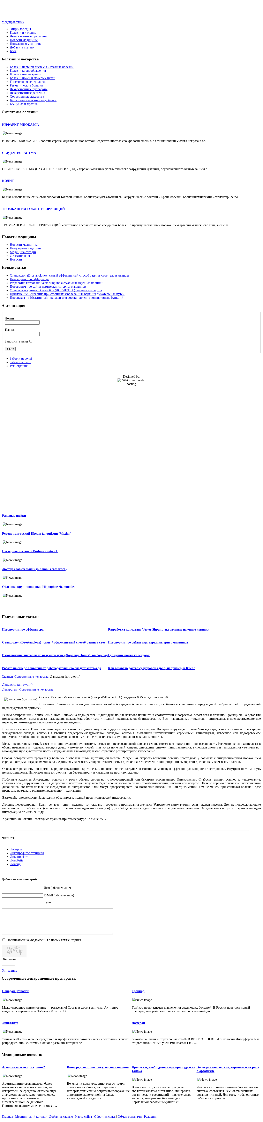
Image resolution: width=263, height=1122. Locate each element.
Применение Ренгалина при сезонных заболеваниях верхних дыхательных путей (67, 294)
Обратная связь (104, 1116)
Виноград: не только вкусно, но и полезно (98, 1067)
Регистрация (19, 366)
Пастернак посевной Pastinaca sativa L (30, 551)
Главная (7, 676)
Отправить (9, 970)
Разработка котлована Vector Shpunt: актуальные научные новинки (56, 283)
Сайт (47, 903)
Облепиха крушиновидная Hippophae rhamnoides (38, 586)
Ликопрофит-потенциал (27, 853)
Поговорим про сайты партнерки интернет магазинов (48, 286)
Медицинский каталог (31, 1116)
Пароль (10, 329)
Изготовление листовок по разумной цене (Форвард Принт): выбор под (55, 655)
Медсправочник (13, 22)
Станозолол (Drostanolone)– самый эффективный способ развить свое (53, 642)
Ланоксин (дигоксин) (17, 684)
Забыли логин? (20, 362)
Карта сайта (83, 1116)
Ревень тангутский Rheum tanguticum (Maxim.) (36, 533)
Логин (9, 318)
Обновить (9, 959)
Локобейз (16, 860)
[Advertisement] (131, 11)
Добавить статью (61, 1116)
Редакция (150, 1116)
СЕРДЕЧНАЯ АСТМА (19, 153)
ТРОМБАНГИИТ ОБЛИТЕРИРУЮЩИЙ (33, 209)
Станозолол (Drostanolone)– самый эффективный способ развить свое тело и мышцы (69, 275)
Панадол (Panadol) (15, 991)
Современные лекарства (31, 676)
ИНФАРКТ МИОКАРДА (20, 124)
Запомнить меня (16, 341)
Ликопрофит (19, 856)
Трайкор (138, 991)
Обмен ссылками (130, 1116)
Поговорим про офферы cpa (29, 279)
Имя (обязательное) (57, 887)
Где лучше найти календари (129, 655)
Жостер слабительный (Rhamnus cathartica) (34, 569)
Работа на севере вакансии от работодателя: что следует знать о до (51, 668)
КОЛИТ (8, 180)
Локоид (15, 864)
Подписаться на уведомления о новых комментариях (44, 940)
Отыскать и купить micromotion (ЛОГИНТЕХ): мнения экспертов (56, 290)
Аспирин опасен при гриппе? (23, 1067)
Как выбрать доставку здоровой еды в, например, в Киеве (151, 668)
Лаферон (16, 849)
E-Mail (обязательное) (59, 895)
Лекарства (9, 689)
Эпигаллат (10, 1023)
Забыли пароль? (21, 358)
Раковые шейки (14, 515)
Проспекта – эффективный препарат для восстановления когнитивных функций (66, 297)
